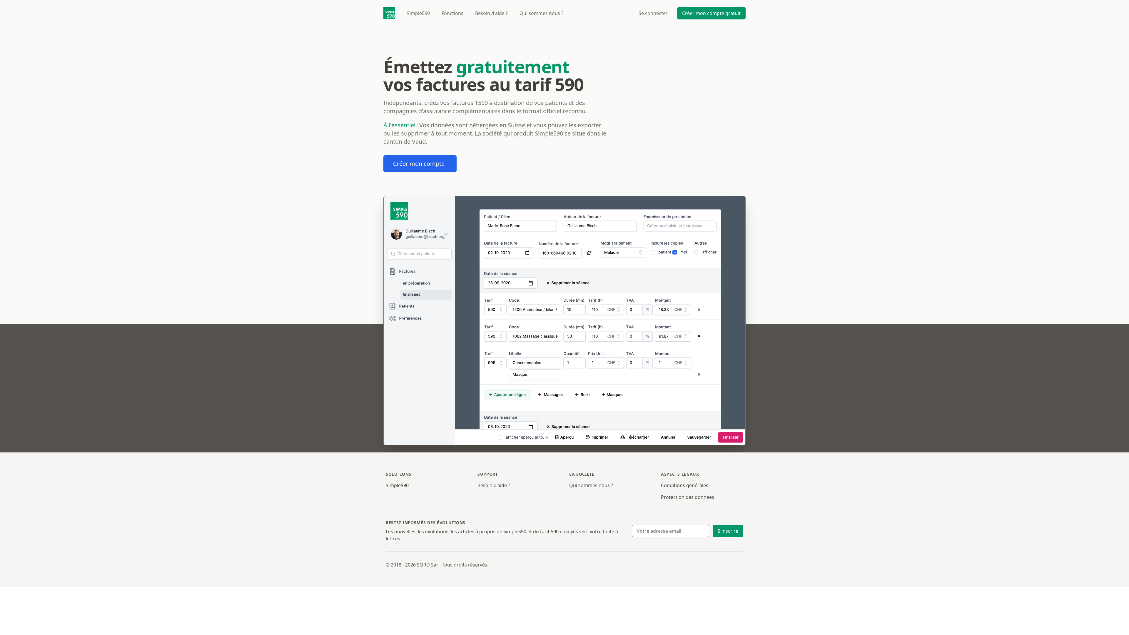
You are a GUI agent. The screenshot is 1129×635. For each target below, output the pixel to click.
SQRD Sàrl (428, 565)
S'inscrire (728, 531)
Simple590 (397, 485)
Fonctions (452, 13)
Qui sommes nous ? (591, 485)
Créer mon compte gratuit (711, 13)
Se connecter (653, 13)
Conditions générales (684, 485)
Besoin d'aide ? (491, 13)
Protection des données (687, 497)
